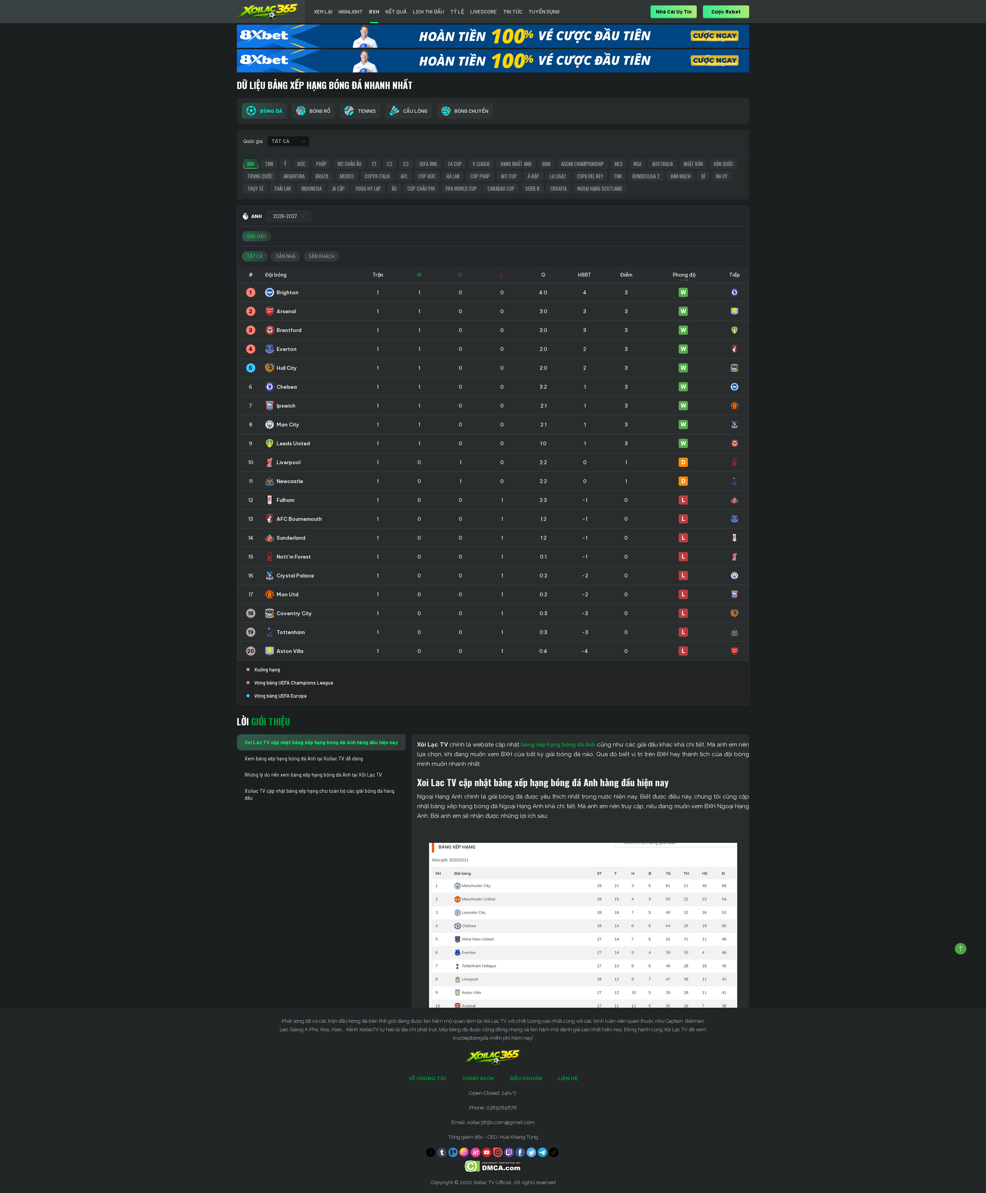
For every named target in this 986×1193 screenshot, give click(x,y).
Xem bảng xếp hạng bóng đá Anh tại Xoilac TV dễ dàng (304, 758)
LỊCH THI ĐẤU (428, 11)
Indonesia (312, 188)
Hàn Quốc (723, 164)
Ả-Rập (533, 176)
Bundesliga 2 (646, 176)
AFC (404, 176)
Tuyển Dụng (544, 11)
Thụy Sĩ (255, 188)
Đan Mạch (681, 176)
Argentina (294, 176)
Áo (394, 188)
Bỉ (703, 176)
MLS (619, 164)
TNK (618, 176)
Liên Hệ (568, 1078)
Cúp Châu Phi (421, 188)
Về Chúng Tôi (427, 1078)
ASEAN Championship (582, 164)
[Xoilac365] (268, 11)
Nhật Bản (693, 164)
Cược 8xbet (726, 11)
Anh (251, 164)
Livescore (483, 11)
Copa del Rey (590, 176)
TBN (269, 164)
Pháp (321, 164)
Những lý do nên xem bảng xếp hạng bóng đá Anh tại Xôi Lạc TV (313, 775)
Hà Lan (452, 176)
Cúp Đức (427, 176)
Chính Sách (478, 1078)
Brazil (322, 176)
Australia (662, 164)
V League (481, 164)
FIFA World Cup (461, 188)
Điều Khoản (526, 1078)
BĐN (546, 164)
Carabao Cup (501, 188)
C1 (374, 164)
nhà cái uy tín (674, 11)
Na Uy (722, 176)
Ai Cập (338, 188)
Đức (301, 164)
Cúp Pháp (480, 176)
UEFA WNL (428, 164)
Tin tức (512, 11)
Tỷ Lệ (457, 11)
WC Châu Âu (349, 164)
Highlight (351, 11)
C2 (389, 164)
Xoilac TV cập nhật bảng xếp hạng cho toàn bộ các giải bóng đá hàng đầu (319, 794)
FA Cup (455, 164)
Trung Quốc (260, 176)
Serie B (532, 188)
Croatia (558, 188)
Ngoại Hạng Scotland (599, 188)
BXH (374, 11)
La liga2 (558, 176)
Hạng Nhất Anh (516, 164)
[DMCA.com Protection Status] (493, 1166)
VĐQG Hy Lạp (368, 188)
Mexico (347, 176)
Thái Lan (282, 188)
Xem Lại (323, 11)
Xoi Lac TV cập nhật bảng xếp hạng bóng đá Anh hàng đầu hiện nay (321, 742)
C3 (406, 164)
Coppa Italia (377, 176)
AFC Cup (509, 176)
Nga (637, 164)
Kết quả (396, 11)
